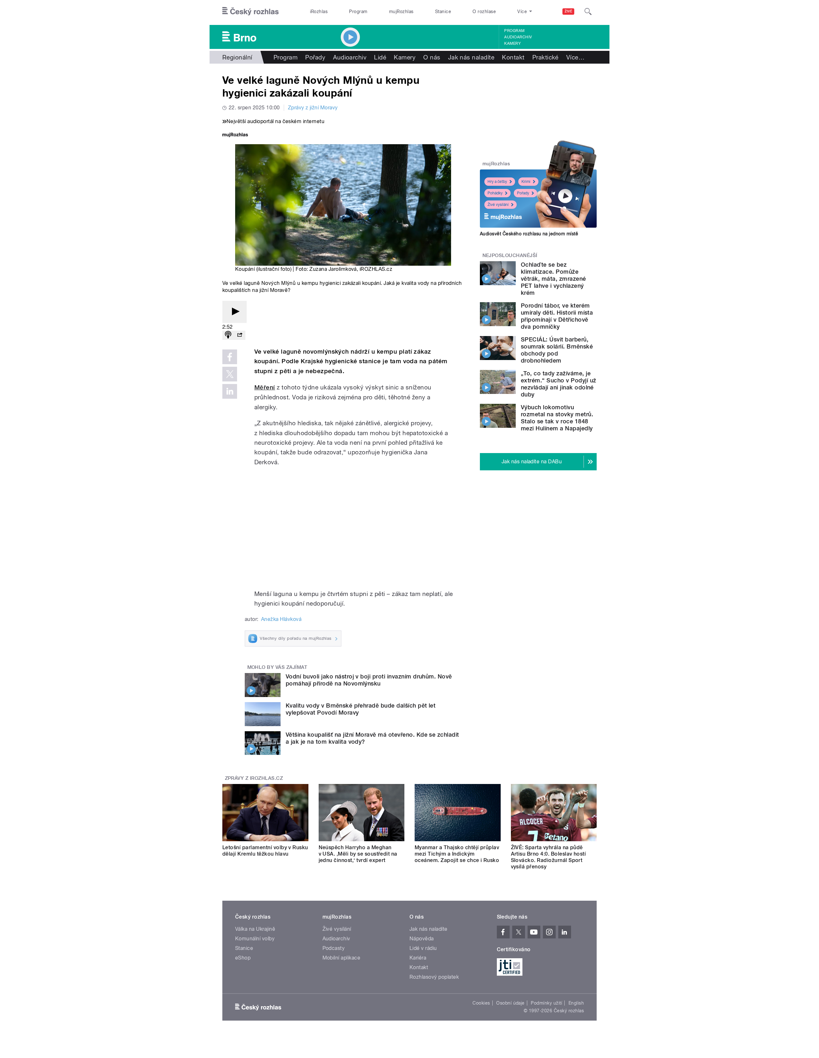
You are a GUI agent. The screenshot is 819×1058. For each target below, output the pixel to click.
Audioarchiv (518, 37)
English (576, 1003)
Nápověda (422, 939)
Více (575, 57)
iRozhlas (319, 11)
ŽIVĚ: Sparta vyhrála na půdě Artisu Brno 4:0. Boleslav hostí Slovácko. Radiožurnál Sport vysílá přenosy (548, 857)
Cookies (481, 1003)
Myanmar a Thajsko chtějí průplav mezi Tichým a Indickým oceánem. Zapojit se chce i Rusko (457, 853)
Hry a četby (497, 181)
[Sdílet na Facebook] (229, 356)
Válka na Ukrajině (255, 929)
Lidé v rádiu (423, 948)
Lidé (380, 57)
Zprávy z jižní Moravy (313, 108)
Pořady (315, 57)
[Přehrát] (234, 312)
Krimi (525, 181)
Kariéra (418, 958)
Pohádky (495, 193)
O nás (431, 57)
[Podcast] (228, 335)
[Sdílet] (239, 335)
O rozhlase (484, 11)
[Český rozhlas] (250, 11)
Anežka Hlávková (281, 619)
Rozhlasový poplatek (434, 977)
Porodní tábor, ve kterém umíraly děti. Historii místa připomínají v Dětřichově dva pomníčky (557, 316)
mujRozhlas (401, 11)
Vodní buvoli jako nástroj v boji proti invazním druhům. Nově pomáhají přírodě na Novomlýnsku (369, 680)
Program (358, 11)
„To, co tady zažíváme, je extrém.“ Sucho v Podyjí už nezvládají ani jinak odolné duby (558, 384)
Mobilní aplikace (341, 958)
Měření (264, 387)
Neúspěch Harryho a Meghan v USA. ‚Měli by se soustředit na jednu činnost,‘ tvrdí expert (358, 853)
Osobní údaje (510, 1003)
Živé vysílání (498, 204)
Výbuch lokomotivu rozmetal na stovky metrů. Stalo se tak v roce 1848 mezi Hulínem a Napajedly (557, 418)
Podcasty (333, 948)
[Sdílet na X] (229, 374)
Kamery (512, 43)
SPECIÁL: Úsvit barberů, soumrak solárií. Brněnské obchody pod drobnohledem (557, 350)
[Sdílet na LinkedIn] (229, 391)
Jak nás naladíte (471, 57)
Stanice (443, 11)
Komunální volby (254, 939)
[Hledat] (588, 11)
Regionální (237, 57)
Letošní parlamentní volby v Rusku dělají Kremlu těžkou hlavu (265, 850)
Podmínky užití (546, 1003)
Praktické (545, 57)
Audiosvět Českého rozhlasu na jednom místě (529, 233)
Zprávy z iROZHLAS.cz (254, 778)
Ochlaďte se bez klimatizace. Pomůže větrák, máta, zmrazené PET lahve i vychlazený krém (553, 278)
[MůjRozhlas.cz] (235, 135)
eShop (242, 958)
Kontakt (513, 57)
